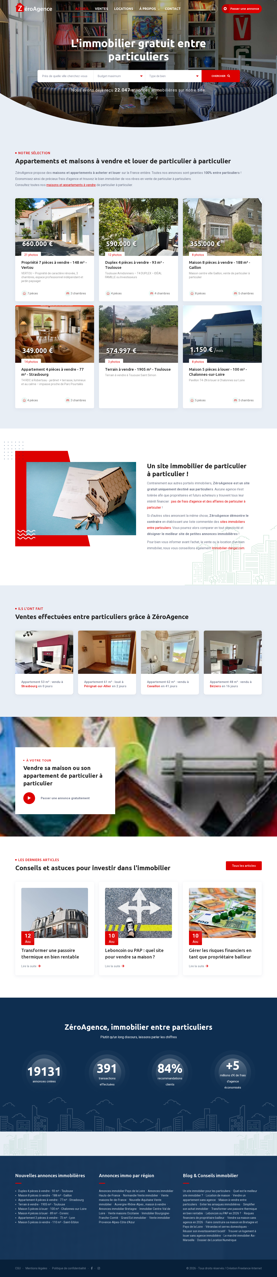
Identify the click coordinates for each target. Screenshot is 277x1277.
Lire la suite (29, 966)
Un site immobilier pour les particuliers (206, 1191)
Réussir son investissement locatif (204, 1231)
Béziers (215, 686)
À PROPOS (147, 9)
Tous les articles (244, 866)
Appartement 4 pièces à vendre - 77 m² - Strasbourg (51, 1200)
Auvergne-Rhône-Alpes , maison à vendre (140, 1204)
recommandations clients (170, 1081)
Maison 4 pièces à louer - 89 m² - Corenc (43, 1213)
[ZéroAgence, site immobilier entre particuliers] (33, 8)
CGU (18, 1268)
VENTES (101, 9)
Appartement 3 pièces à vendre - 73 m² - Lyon (46, 1217)
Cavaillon (153, 686)
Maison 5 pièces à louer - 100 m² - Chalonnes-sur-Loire (52, 1208)
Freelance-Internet (250, 1268)
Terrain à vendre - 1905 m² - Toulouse (138, 369)
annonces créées (44, 1081)
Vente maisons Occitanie (123, 1213)
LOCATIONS (123, 9)
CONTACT (173, 9)
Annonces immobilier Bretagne (118, 1208)
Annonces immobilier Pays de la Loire (122, 1191)
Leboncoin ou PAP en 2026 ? (223, 1213)
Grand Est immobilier (133, 1217)
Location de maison (218, 1195)
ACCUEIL (82, 9)
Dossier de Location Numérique (216, 1240)
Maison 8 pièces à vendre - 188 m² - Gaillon (45, 1195)
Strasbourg (29, 686)
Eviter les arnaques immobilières (220, 1204)
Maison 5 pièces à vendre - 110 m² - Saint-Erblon (48, 1222)
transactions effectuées (107, 1081)
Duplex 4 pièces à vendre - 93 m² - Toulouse (45, 1191)
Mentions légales (36, 1268)
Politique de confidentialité (69, 1268)
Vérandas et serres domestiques (226, 1226)
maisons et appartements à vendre (71, 185)
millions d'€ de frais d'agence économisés (233, 1081)
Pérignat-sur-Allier (97, 686)
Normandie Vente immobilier (140, 1195)
